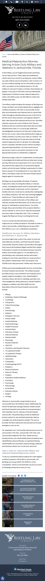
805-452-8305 (22, 20)
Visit (22, 2)
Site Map (22, 559)
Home (6, 2)
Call (11, 2)
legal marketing (17, 575)
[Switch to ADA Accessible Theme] (3, 578)
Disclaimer (22, 561)
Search (26, 2)
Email (17, 2)
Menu (36, 2)
